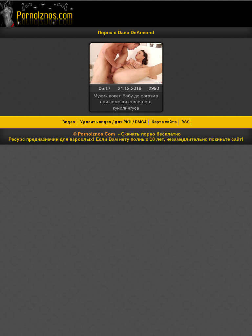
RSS (185, 122)
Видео (68, 122)
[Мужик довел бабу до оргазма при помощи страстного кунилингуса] (126, 64)
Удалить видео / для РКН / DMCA (113, 122)
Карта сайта (164, 122)
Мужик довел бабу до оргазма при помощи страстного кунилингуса (126, 101)
